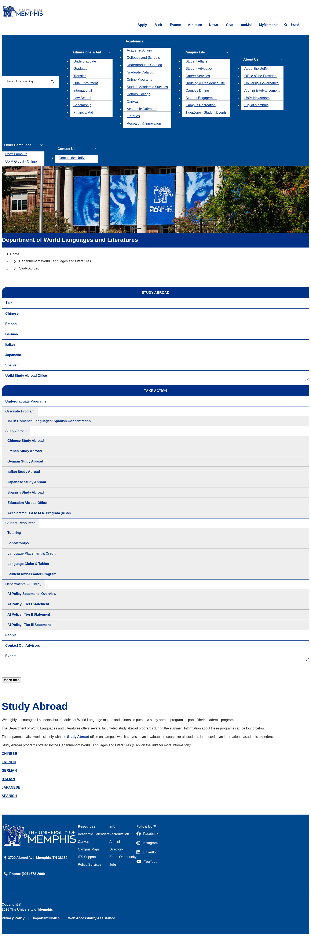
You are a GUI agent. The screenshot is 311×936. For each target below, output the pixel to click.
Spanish (12, 365)
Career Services (198, 76)
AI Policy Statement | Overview (31, 594)
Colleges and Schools (143, 57)
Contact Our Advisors (22, 645)
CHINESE (9, 753)
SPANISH (9, 796)
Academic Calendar (142, 109)
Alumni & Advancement (261, 90)
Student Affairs (196, 61)
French (11, 324)
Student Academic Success (147, 87)
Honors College (138, 94)
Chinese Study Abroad (25, 440)
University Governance (261, 83)
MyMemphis (268, 25)
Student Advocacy (199, 68)
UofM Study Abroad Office (26, 375)
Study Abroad (15, 431)
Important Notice (46, 918)
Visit (158, 25)
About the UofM (256, 68)
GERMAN (9, 770)
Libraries (133, 116)
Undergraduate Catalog (144, 65)
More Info (11, 680)
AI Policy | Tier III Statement (29, 625)
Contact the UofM (72, 158)
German (11, 334)
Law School (82, 98)
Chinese (12, 313)
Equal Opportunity (122, 857)
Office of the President (260, 76)
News (213, 25)
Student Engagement (201, 98)
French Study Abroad (24, 451)
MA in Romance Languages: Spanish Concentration (49, 421)
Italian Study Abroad (23, 471)
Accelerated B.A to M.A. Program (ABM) (39, 513)
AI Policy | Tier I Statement (28, 604)
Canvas (132, 101)
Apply (142, 25)
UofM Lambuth (16, 154)
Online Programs (139, 79)
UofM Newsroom (257, 98)
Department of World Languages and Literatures (55, 261)
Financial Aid (83, 112)
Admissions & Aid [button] (86, 52)
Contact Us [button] (67, 149)
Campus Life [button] (194, 52)
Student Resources (20, 523)
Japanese (13, 355)
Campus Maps (89, 849)
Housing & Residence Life (205, 83)
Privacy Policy (13, 918)
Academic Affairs (139, 50)
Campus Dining (197, 90)
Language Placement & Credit (31, 553)
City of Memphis (256, 105)
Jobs (113, 864)
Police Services (89, 864)
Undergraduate (84, 61)
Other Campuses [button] (17, 145)
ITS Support (87, 857)
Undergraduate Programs (25, 401)
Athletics (195, 25)
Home (14, 254)
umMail (246, 25)
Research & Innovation (144, 123)
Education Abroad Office (27, 503)
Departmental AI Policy (23, 584)
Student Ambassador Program (31, 574)
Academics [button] (135, 41)
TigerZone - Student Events (206, 112)
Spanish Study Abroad (25, 492)
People (11, 635)
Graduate (80, 68)
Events (175, 25)
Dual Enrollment (85, 83)
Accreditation (119, 834)
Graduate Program (19, 411)
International (82, 90)
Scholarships (18, 543)
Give (229, 25)
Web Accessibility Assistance (91, 918)
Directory (116, 849)
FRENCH (9, 762)
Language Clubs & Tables (28, 564)
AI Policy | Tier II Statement (28, 614)
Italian (10, 344)
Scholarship (82, 105)
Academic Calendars (93, 834)
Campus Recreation (201, 105)
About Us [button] (251, 59)
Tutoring (14, 533)
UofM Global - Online (21, 161)
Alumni (114, 841)
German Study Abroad (25, 461)
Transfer (79, 76)
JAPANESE (11, 787)
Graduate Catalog (140, 72)
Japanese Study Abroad (26, 482)
